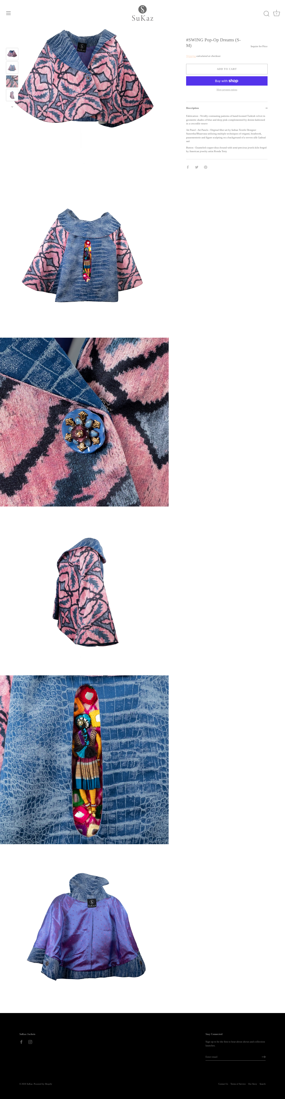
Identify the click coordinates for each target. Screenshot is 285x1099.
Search (263, 1084)
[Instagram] (30, 1041)
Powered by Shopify (43, 1084)
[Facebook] (21, 1041)
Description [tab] (192, 108)
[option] (12, 55)
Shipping (191, 56)
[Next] (12, 106)
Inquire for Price (259, 46)
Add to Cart (227, 69)
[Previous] (12, 42)
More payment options (227, 89)
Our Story (252, 1084)
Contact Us (223, 1084)
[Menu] (8, 13)
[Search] (266, 14)
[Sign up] (264, 1057)
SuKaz (30, 1084)
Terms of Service (238, 1084)
